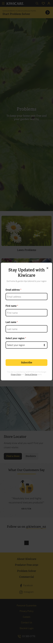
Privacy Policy (16, 374)
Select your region (15, 338)
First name (11, 305)
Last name (11, 321)
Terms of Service (31, 374)
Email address (13, 289)
